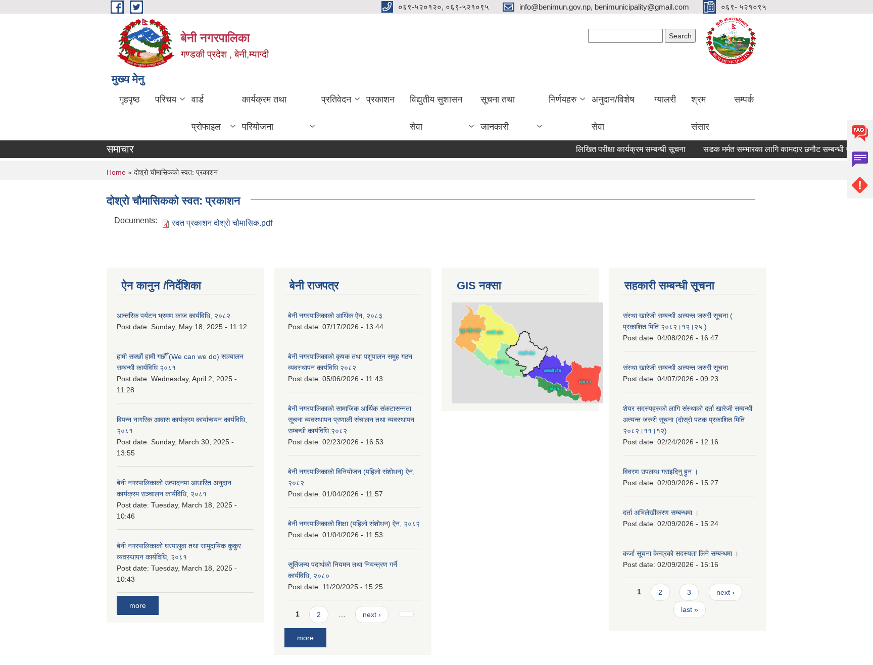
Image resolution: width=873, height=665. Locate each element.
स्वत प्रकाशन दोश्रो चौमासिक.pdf (222, 223)
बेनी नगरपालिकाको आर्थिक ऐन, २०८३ (335, 316)
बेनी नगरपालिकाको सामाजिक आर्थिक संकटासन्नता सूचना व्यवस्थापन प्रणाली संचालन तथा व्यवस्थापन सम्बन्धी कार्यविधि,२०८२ (351, 419)
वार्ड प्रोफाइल (206, 113)
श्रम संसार (700, 113)
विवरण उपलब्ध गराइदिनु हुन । (660, 472)
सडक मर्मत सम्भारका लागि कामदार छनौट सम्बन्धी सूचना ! (777, 149)
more (137, 605)
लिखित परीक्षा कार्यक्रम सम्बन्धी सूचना (623, 149)
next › (372, 614)
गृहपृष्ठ (129, 99)
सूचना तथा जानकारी (497, 113)
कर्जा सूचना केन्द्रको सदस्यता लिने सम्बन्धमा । (681, 553)
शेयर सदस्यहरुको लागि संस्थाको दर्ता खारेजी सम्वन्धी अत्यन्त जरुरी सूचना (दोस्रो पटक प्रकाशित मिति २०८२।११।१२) (687, 419)
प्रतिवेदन (336, 99)
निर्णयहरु (562, 99)
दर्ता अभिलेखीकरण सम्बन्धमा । (661, 512)
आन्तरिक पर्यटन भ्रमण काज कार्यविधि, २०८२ (173, 316)
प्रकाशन (380, 99)
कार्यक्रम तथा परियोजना (264, 113)
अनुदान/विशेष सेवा (613, 113)
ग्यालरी (665, 99)
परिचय (165, 99)
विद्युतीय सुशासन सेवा (436, 113)
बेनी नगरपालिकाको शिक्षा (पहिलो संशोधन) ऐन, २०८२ (354, 524)
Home (116, 172)
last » (689, 609)
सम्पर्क (744, 99)
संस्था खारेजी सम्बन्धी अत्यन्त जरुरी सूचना (675, 368)
